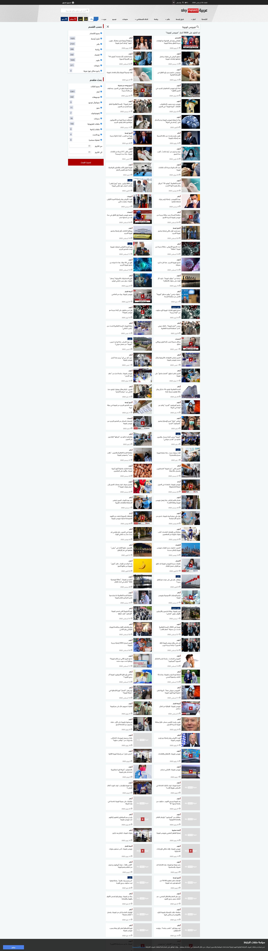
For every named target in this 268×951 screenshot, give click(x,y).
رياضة (156, 19)
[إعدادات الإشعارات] (86, 19)
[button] (73, 19)
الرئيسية (204, 19)
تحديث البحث (86, 162)
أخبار (194, 19)
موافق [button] (13, 947)
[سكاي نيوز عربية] (194, 10)
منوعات (125, 19)
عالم (168, 19)
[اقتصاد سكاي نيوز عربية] (93, 19)
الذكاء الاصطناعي (142, 19)
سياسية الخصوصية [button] (138, 946)
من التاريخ (98, 145)
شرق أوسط (180, 19)
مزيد (104, 19)
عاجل (80, 19)
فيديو (114, 19)
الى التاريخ (98, 152)
